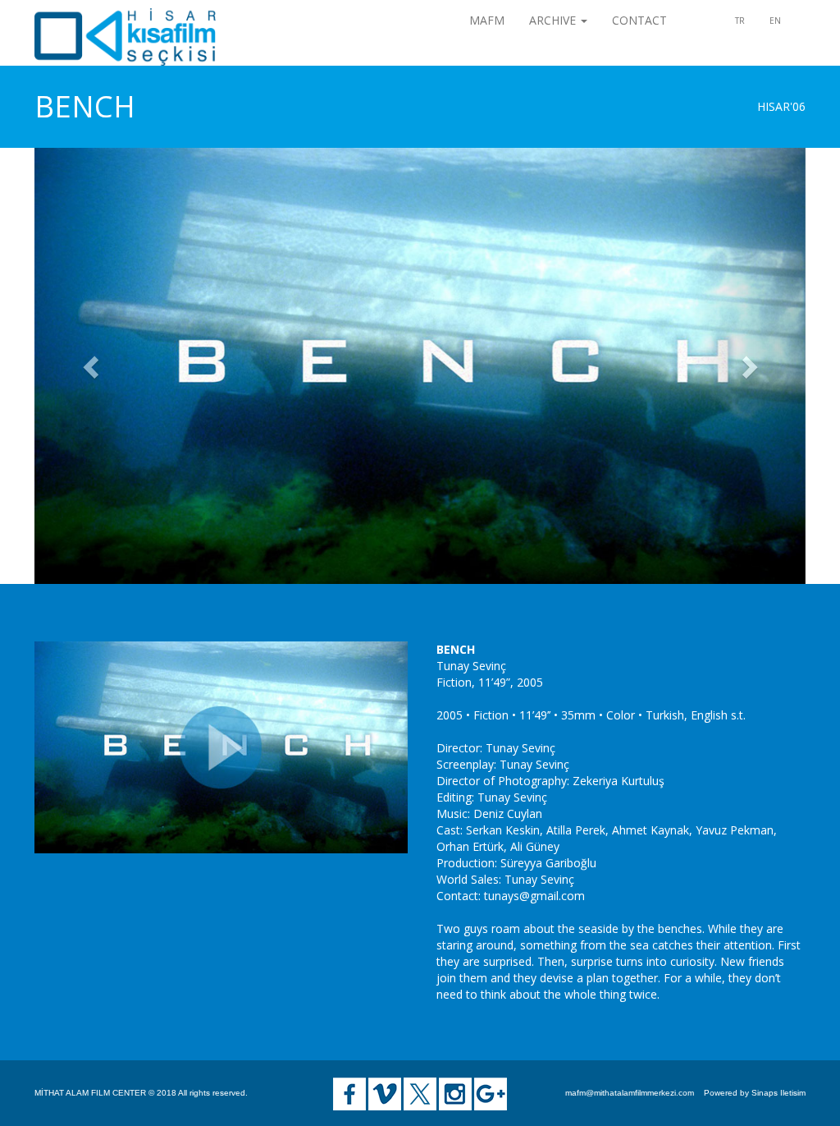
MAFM (486, 20)
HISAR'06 (781, 106)
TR (740, 20)
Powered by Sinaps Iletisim (755, 1092)
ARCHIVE (554, 20)
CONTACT (639, 20)
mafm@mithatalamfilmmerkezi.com (629, 1092)
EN (775, 20)
